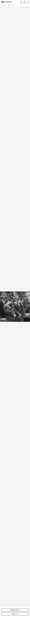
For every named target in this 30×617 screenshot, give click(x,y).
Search (24, 3)
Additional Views (14, 609)
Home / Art (3, 5)
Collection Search (11, 5)
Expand (14, 613)
